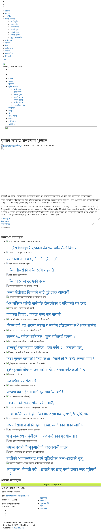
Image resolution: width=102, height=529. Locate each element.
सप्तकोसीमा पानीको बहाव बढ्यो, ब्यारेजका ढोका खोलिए (45, 425)
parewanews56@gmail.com (17, 495)
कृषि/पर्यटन (9, 53)
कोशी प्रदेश (14, 21)
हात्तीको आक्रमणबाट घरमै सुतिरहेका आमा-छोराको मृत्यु (45, 458)
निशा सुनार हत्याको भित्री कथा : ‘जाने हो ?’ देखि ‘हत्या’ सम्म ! (50, 358)
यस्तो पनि (43, 508)
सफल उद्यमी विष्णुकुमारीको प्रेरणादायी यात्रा (37, 447)
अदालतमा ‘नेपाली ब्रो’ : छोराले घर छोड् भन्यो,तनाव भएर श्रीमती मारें (51, 471)
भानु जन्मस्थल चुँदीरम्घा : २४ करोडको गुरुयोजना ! (42, 436)
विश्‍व (6, 45)
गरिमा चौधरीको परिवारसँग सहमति (30, 270)
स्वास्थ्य (7, 50)
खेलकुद (7, 42)
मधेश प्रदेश (14, 24)
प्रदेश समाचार (10, 18)
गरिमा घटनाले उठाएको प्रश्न (26, 281)
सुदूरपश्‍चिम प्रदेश (16, 37)
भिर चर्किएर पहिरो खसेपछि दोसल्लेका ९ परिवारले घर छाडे (46, 303)
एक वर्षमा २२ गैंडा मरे (21, 380)
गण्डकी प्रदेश (15, 29)
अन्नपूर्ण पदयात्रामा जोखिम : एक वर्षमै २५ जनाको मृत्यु (44, 347)
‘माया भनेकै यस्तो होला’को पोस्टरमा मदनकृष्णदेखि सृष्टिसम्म (48, 414)
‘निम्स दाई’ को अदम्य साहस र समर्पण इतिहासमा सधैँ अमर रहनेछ (51, 325)
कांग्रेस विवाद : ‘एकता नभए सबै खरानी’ (34, 314)
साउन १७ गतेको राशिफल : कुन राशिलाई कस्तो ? (41, 336)
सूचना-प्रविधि (44, 503)
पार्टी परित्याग (5, 224)
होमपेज (7, 10)
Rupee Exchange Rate (52, 485)
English (8, 56)
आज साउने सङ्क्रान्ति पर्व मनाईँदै (30, 403)
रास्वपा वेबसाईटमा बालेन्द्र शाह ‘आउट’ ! (35, 391)
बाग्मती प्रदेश (15, 26)
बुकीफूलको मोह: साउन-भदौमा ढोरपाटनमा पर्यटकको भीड (46, 369)
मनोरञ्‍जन (8, 40)
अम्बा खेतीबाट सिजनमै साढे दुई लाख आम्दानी (38, 292)
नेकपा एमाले (5, 221)
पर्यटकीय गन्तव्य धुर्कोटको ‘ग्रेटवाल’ (32, 259)
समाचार (7, 13)
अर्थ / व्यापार (9, 48)
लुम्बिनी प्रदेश (15, 32)
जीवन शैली (43, 500)
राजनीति (8, 16)
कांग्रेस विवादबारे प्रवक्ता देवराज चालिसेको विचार (41, 248)
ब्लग (41, 505)
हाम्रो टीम (43, 497)
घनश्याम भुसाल (6, 218)
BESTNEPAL (19, 527)
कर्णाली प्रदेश (15, 34)
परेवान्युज (19, 145)
